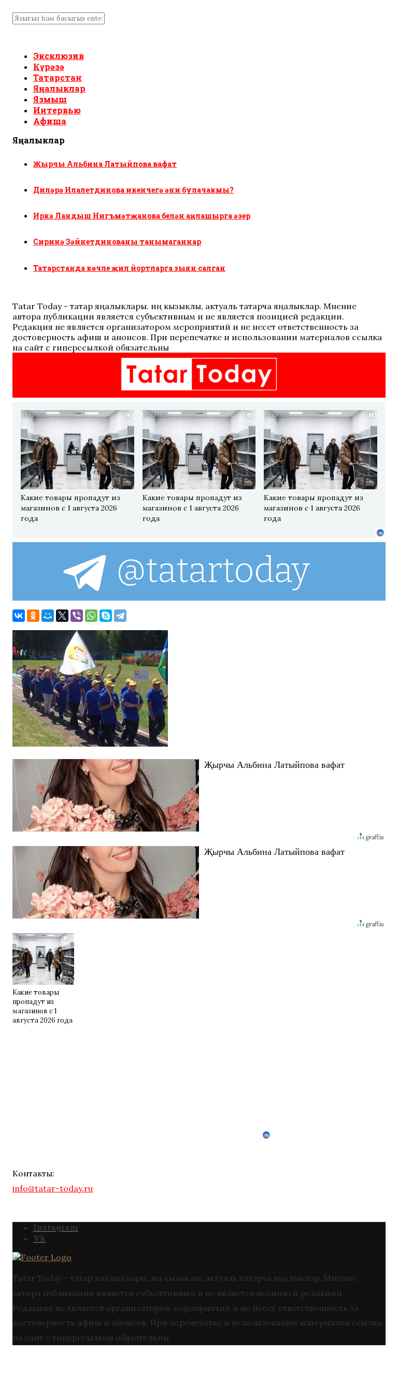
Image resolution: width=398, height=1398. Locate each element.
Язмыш (50, 99)
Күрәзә (48, 66)
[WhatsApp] (91, 615)
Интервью (57, 110)
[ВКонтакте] (18, 615)
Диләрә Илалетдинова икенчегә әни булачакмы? (133, 190)
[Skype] (106, 615)
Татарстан (57, 77)
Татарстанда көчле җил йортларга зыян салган (129, 268)
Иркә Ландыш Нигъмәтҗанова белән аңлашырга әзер (141, 216)
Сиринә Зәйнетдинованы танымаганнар (117, 241)
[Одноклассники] (33, 615)
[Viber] (76, 615)
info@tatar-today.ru (52, 1188)
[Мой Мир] (47, 615)
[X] (62, 615)
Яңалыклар (59, 88)
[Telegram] (120, 615)
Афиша (49, 120)
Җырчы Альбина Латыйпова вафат (105, 164)
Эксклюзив (58, 55)
